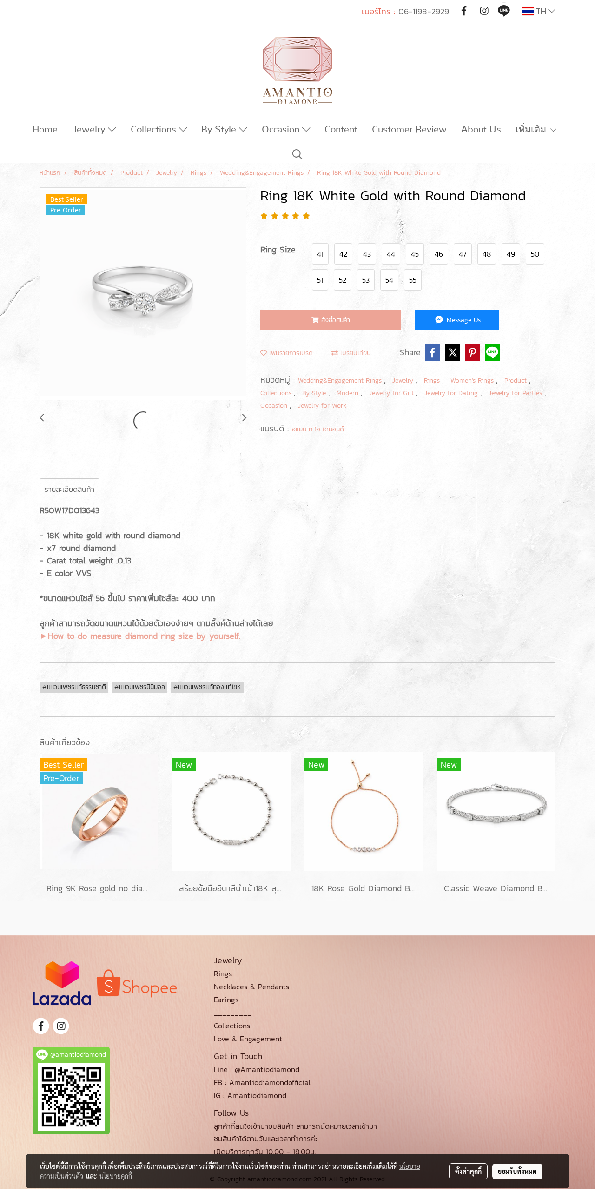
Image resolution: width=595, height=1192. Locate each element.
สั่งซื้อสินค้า (334, 320)
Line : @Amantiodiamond (256, 1069)
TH (541, 11)
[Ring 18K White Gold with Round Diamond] (143, 294)
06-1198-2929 (423, 11)
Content (340, 129)
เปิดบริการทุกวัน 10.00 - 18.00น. (265, 1151)
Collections (155, 129)
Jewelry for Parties (516, 393)
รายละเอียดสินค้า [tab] (69, 489)
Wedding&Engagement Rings (341, 380)
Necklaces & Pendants (251, 986)
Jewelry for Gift (392, 393)
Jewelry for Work (322, 406)
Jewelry (90, 129)
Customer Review (409, 129)
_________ (232, 1012)
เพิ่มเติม (532, 129)
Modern (349, 393)
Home (45, 129)
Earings (226, 999)
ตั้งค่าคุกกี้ (468, 1171)
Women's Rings (473, 380)
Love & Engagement (248, 1038)
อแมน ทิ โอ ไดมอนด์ (318, 429)
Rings (433, 380)
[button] (297, 154)
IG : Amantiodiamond (250, 1095)
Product (516, 380)
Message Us (462, 320)
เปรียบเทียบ (354, 353)
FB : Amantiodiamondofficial (262, 1082)
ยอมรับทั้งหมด (517, 1171)
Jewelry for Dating (452, 393)
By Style (220, 129)
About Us (481, 129)
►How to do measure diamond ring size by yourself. (140, 635)
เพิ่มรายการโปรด (290, 353)
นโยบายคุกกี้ (115, 1176)
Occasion (282, 129)
